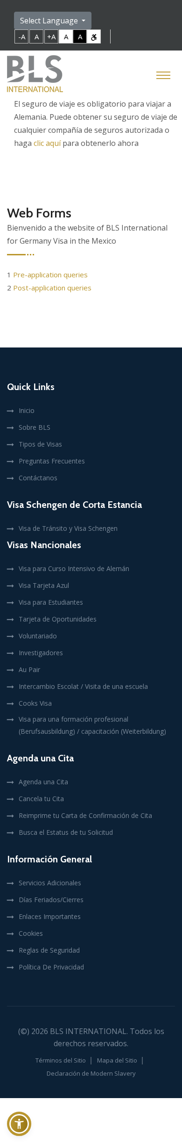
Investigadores (41, 652)
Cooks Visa (35, 703)
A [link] (37, 36)
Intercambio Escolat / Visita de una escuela (83, 686)
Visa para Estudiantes (51, 602)
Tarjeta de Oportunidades (58, 619)
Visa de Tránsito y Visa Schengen (68, 528)
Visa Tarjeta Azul (44, 585)
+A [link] (51, 36)
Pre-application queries (50, 274)
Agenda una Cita (43, 781)
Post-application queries (52, 287)
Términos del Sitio (60, 1060)
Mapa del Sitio (117, 1060)
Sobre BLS (34, 427)
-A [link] (21, 36)
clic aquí (47, 143)
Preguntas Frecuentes (52, 460)
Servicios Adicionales (50, 882)
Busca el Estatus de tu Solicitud (66, 832)
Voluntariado (38, 635)
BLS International (88, 1031)
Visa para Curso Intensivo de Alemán (74, 568)
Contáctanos (38, 477)
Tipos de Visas (40, 444)
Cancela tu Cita (41, 798)
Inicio (27, 410)
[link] (94, 36)
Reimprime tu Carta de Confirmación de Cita (85, 815)
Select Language (50, 20)
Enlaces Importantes (50, 916)
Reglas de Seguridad (49, 950)
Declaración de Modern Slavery (91, 1073)
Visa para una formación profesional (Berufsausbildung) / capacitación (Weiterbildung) (92, 725)
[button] (19, 1124)
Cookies (31, 933)
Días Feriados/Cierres (51, 899)
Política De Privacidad (51, 966)
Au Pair (29, 669)
